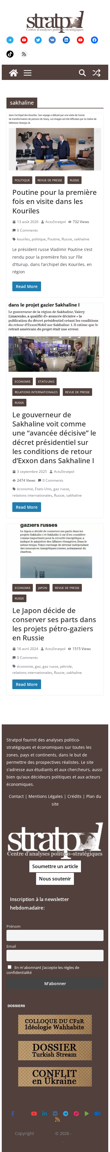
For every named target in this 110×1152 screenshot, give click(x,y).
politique (39, 239)
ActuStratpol (55, 221)
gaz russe (61, 488)
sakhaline (81, 239)
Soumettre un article (55, 866)
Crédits (74, 796)
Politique (22, 180)
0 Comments (27, 230)
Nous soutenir (55, 878)
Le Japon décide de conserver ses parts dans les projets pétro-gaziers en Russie (54, 624)
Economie (23, 381)
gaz (38, 666)
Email (11, 946)
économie (25, 488)
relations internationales (32, 495)
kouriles (23, 239)
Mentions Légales (45, 796)
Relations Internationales (36, 392)
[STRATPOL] (13, 73)
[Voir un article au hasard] (96, 73)
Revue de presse (50, 180)
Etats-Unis (46, 381)
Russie (74, 180)
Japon (42, 588)
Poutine (54, 239)
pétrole (66, 666)
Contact (16, 796)
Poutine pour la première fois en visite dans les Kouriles (54, 201)
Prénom (13, 926)
